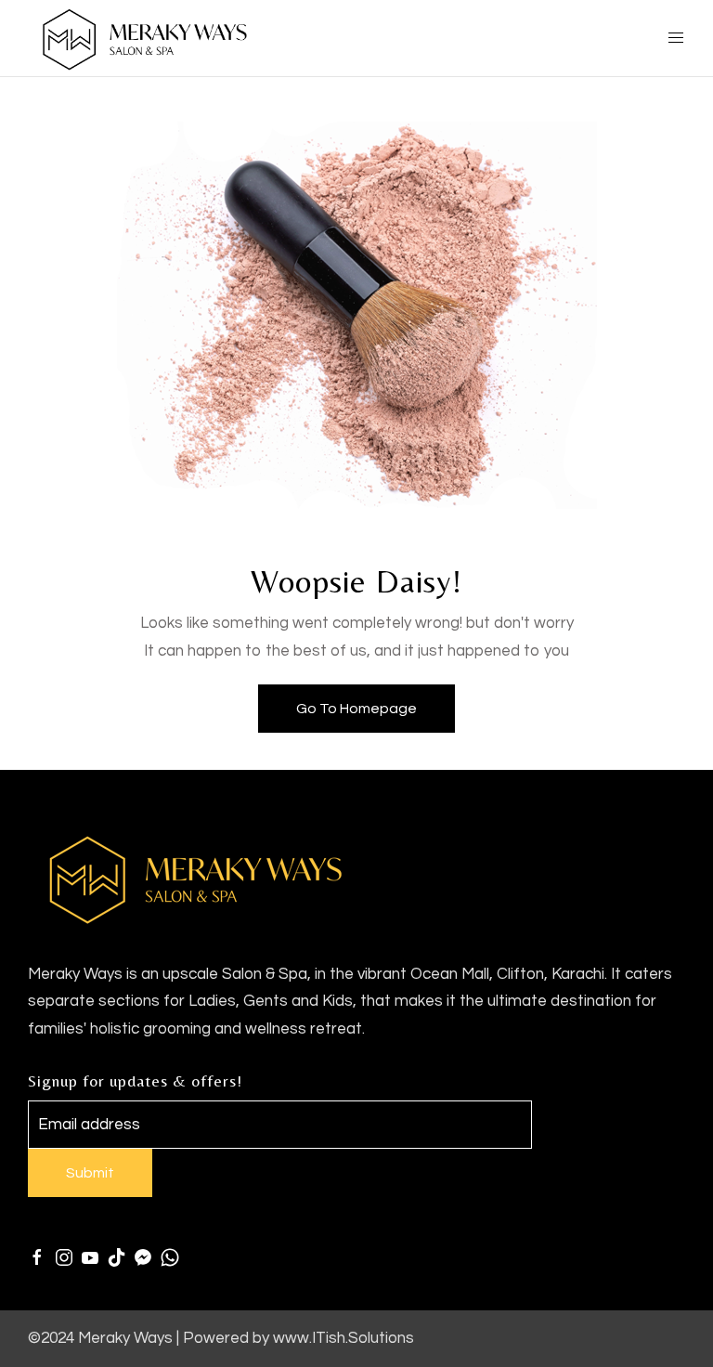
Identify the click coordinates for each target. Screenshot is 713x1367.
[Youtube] (90, 1257)
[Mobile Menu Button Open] (676, 38)
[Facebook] (37, 1257)
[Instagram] (64, 1257)
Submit (90, 1172)
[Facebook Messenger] (143, 1257)
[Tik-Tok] (117, 1257)
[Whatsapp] (170, 1257)
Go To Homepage (356, 708)
